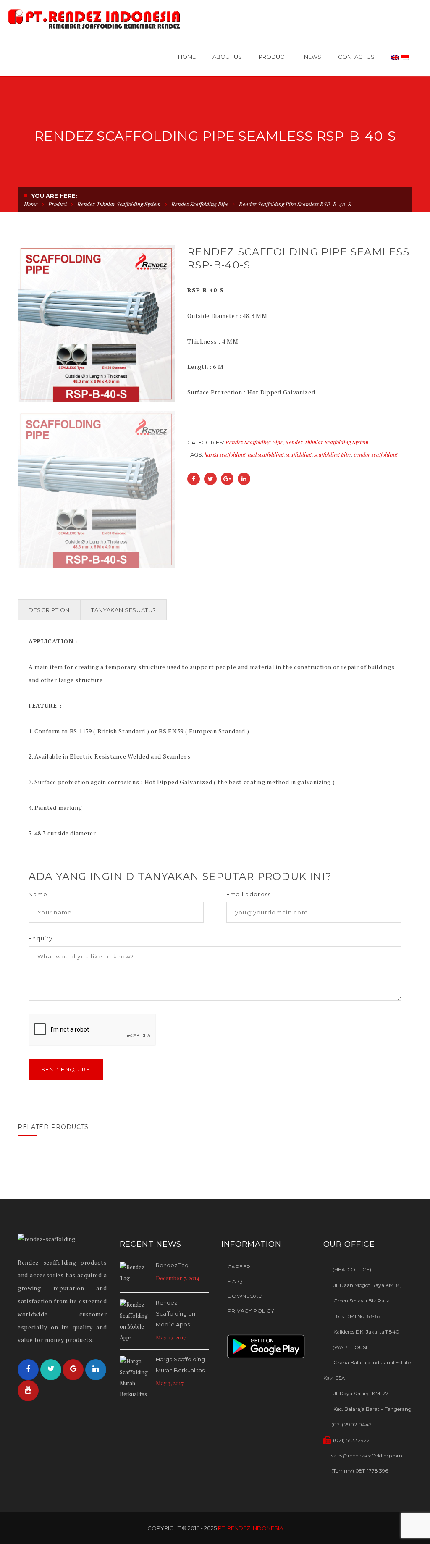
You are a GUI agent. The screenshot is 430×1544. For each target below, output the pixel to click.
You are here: (54, 195)
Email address (248, 894)
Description (49, 610)
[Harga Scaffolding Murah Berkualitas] (136, 1378)
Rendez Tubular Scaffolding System (119, 203)
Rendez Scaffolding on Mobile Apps (175, 1313)
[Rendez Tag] (136, 1274)
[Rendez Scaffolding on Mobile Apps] (136, 1321)
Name (38, 894)
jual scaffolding (265, 454)
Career (239, 1266)
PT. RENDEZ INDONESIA (250, 1528)
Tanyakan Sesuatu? (123, 610)
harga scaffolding (225, 454)
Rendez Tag (172, 1265)
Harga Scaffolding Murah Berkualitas (180, 1364)
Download (245, 1296)
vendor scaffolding (375, 454)
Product (57, 203)
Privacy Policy (251, 1311)
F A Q (235, 1281)
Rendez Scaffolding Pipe (199, 203)
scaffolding (299, 454)
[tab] (49, 610)
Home (31, 203)
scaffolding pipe (332, 454)
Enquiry (40, 938)
